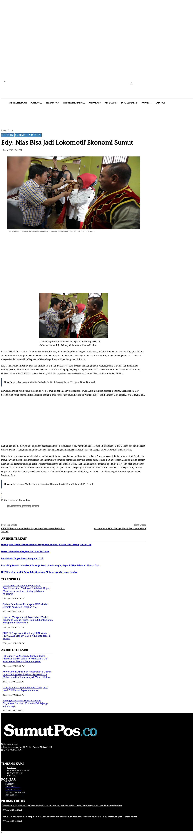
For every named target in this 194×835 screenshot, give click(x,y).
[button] (131, 83)
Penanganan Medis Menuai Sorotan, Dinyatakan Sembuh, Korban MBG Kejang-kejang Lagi (46, 544)
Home (3, 130)
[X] (39, 240)
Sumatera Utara (28, 135)
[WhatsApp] (61, 240)
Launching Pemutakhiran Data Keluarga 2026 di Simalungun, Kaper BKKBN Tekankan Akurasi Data (50, 565)
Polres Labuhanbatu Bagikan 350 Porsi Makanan (25, 551)
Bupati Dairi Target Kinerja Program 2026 (22, 558)
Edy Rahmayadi (14, 506)
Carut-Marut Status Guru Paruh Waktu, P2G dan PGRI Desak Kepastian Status (25, 689)
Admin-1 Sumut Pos (20, 500)
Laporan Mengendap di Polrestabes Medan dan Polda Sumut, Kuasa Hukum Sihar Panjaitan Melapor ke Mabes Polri (28, 620)
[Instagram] (8, 756)
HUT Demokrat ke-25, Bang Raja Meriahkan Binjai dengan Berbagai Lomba (39, 572)
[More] (72, 240)
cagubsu (26, 506)
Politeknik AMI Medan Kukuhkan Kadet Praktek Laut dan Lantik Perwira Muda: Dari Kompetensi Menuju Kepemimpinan (25, 659)
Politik (10, 130)
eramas (35, 506)
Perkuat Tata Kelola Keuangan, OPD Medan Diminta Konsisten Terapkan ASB (25, 605)
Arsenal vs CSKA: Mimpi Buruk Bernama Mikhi (120, 528)
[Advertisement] (97, 116)
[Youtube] (19, 756)
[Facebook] (28, 240)
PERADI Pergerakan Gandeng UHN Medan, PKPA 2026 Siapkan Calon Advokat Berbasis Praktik (26, 636)
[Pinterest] (50, 240)
